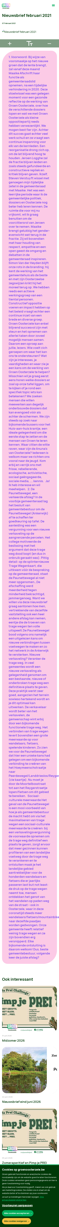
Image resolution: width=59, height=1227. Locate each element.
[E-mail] (4, 38)
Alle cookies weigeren (15, 1221)
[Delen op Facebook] (4, 22)
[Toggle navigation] (53, 6)
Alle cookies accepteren (16, 1213)
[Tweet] (4, 30)
